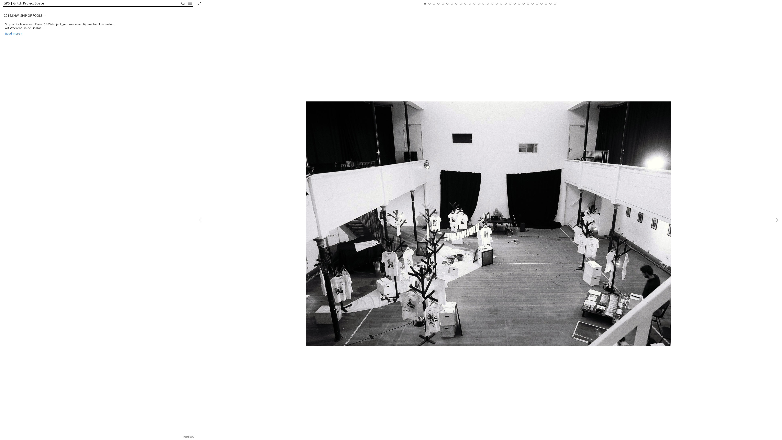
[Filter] (183, 3)
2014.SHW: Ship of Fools (23, 15)
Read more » (13, 33)
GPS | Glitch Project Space (23, 3)
